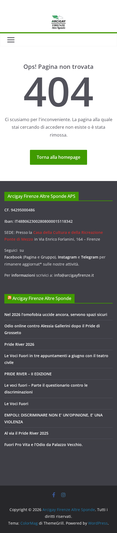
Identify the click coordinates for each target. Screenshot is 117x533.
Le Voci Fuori (16, 403)
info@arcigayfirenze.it (74, 275)
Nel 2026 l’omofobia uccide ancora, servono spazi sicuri (55, 314)
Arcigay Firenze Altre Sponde (42, 298)
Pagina (31, 257)
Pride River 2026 (19, 344)
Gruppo (48, 257)
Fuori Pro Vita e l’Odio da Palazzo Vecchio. (43, 444)
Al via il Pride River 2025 (26, 433)
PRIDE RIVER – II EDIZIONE (28, 373)
